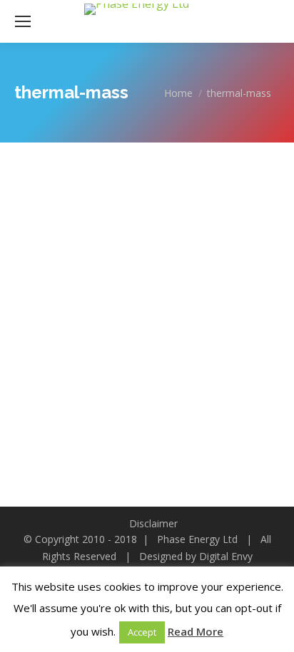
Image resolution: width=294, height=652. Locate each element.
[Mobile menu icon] (22, 21)
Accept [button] (142, 632)
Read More (195, 631)
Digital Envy (226, 556)
